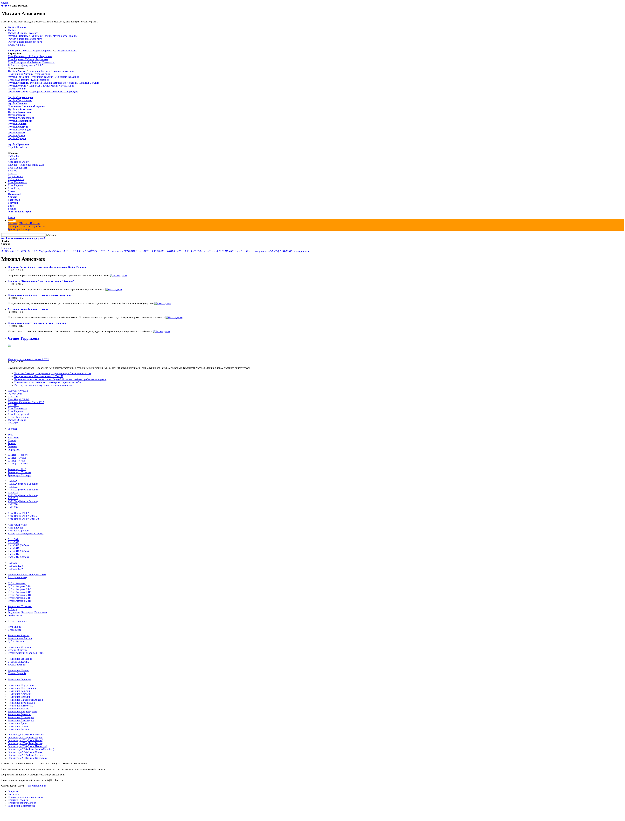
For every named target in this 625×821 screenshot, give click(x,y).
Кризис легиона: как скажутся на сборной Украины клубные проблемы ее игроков (60, 379)
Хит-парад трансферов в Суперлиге (29, 309)
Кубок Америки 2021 (19, 589)
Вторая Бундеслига (18, 79)
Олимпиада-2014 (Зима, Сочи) (25, 752)
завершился (103, 251)
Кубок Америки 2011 (19, 600)
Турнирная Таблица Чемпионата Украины (53, 35)
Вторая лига (14, 629)
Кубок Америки (17, 583)
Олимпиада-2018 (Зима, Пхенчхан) (27, 746)
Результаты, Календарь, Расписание (27, 612)
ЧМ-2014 (13, 498)
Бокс (11, 205)
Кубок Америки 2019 (19, 592)
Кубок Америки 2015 (19, 598)
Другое (12, 191)
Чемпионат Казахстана (20, 705)
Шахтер (12, 220)
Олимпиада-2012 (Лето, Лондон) (26, 755)
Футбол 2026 (15, 393)
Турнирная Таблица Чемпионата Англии (51, 71)
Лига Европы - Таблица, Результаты (28, 59)
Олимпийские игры (19, 211)
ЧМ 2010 (13, 504)
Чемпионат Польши (19, 696)
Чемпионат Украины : (20, 606)
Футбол (5, 5)
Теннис (12, 208)
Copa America (15, 176)
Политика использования (22, 802)
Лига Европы (15, 185)
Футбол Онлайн (17, 33)
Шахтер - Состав (36, 226)
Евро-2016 (13, 548)
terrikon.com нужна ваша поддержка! (23, 238)
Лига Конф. (14, 188)
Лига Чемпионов (17, 182)
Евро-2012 (13, 554)
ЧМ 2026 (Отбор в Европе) (23, 483)
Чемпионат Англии (18, 635)
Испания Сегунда (18, 650)
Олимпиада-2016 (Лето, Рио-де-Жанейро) (31, 749)
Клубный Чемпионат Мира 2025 (26, 164)
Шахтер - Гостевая (18, 463)
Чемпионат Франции (19, 679)
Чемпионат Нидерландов (22, 688)
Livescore (33, 33)
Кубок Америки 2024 (19, 586)
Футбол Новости (17, 27)
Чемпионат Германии (20, 658)
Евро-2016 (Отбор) (18, 551)
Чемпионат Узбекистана (21, 702)
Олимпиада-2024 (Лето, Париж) (25, 737)
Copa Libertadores (17, 147)
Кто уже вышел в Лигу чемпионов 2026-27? (38, 376)
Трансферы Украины (40, 50)
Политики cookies (18, 800)
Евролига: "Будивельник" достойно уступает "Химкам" (41, 281)
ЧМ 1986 (13, 507)
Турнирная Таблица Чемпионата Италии (51, 85)
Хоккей (12, 197)
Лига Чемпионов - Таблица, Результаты (30, 56)
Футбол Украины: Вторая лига (25, 41)
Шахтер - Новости (29, 223)
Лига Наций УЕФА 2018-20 (23, 518)
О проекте (13, 791)
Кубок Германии (40, 79)
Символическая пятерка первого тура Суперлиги (37, 323)
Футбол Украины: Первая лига (25, 38)
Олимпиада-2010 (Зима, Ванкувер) (27, 758)
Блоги (11, 217)
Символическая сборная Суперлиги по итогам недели (39, 295)
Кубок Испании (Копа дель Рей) (25, 652)
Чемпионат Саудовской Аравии (25, 699)
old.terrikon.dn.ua (37, 785)
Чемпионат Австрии (19, 693)
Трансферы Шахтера (65, 50)
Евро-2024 (13, 156)
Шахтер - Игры (16, 226)
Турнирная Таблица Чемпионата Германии (55, 76)
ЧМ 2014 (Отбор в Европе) (23, 501)
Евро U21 (13, 170)
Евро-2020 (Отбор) (18, 545)
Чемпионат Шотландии (21, 720)
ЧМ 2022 (13, 486)
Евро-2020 (13, 542)
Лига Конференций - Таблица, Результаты (31, 62)
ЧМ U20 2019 (15, 568)
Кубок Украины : (17, 621)
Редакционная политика (21, 805)
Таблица (12, 609)
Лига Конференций (18, 414)
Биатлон (13, 202)
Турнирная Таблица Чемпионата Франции (54, 91)
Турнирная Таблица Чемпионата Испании (53, 82)
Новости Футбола (18, 390)
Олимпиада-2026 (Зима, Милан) (25, 734)
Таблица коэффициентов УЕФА (25, 65)
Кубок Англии (42, 74)
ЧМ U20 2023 (15, 565)
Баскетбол (14, 199)
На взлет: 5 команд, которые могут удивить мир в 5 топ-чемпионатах (52, 373)
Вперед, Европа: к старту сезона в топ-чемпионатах (43, 385)
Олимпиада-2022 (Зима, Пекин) (25, 740)
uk (2, 2)
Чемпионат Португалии (21, 685)
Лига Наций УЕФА (18, 161)
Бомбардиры (15, 615)
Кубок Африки (16, 179)
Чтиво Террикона (23, 338)
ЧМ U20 (12, 173)
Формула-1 (14, 194)
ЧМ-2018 (13, 492)
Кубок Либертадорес (19, 417)
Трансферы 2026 (17, 469)
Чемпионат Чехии (18, 726)
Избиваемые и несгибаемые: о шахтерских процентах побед (47, 382)
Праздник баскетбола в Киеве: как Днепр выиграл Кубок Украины (47, 267)
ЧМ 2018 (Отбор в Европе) (23, 495)
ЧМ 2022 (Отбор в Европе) (23, 489)
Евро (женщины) (17, 167)
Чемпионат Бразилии (19, 714)
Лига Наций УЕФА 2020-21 (23, 516)
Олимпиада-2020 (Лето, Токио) (25, 743)
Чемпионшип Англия (20, 74)
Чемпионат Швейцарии (21, 717)
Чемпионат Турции (18, 708)
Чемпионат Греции (18, 729)
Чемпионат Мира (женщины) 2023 (27, 574)
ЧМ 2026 (13, 158)
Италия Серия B (17, 88)
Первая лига (14, 626)
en (5, 2)
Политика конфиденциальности (25, 797)
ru (7, 2)
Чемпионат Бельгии (19, 691)
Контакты (13, 794)
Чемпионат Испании (19, 647)
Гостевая (12, 223)
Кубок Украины (16, 44)
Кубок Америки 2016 (19, 595)
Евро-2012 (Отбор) (18, 557)
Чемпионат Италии (18, 670)
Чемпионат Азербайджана (22, 711)
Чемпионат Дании (18, 723)
